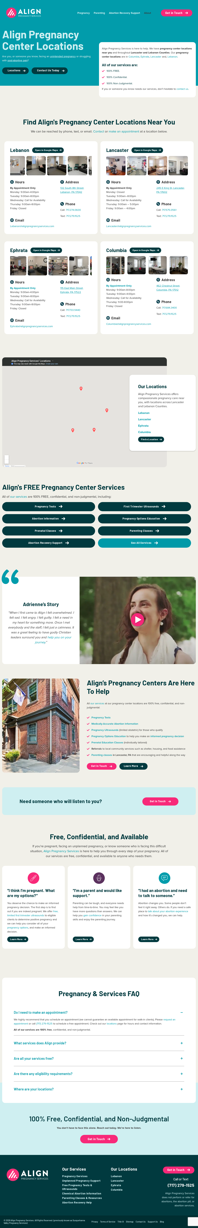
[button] (13, 166)
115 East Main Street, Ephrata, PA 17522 (71, 290)
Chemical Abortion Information (81, 1193)
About (147, 13)
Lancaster (155, 57)
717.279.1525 (73, 216)
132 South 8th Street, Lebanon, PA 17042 (72, 190)
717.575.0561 (169, 210)
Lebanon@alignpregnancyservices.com (32, 226)
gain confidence (92, 915)
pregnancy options (17, 927)
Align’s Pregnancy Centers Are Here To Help (141, 686)
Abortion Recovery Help (77, 1202)
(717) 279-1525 (44, 1023)
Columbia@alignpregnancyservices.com (128, 324)
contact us (182, 89)
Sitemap (129, 1221)
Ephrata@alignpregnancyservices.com (31, 326)
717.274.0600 (73, 210)
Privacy (94, 1221)
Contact (98, 131)
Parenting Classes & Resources (82, 1198)
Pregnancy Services (75, 1176)
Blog (162, 1221)
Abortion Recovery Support (124, 13)
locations (112, 1023)
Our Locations (124, 1169)
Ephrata (145, 57)
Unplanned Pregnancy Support (81, 1180)
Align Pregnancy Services (61, 851)
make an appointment (124, 131)
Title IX (121, 1221)
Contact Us (141, 1221)
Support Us (153, 1221)
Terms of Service (107, 1221)
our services (18, 496)
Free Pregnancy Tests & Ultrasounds (77, 1187)
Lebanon (172, 57)
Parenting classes (101, 755)
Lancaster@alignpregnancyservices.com (128, 226)
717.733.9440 (73, 310)
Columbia (134, 57)
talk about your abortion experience (168, 911)
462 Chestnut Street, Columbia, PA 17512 (168, 288)
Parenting (99, 13)
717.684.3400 (169, 308)
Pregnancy (83, 13)
